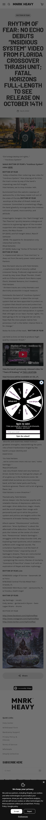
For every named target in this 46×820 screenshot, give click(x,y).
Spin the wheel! (23, 436)
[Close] (43, 782)
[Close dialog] (41, 382)
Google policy (12, 806)
